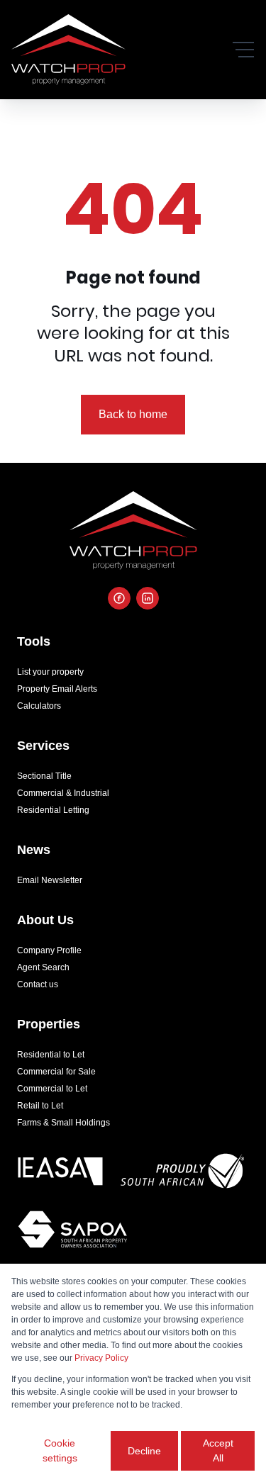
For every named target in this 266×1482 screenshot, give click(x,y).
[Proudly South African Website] (182, 1173)
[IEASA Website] (60, 1174)
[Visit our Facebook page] (119, 598)
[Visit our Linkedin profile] (147, 598)
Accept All (218, 1450)
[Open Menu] (243, 49)
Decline (144, 1450)
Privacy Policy (101, 1358)
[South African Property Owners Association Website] (72, 1232)
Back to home (133, 414)
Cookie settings (60, 1450)
